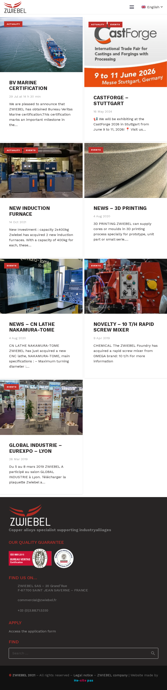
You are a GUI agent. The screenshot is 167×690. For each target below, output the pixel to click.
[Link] (15, 7)
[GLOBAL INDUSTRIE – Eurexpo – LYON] (41, 407)
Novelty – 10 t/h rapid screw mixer (124, 327)
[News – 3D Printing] (125, 170)
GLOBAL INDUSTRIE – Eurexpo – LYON (35, 448)
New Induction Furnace (29, 211)
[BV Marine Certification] (41, 44)
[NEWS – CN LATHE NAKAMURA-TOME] (41, 286)
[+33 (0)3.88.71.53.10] (13, 610)
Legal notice (83, 675)
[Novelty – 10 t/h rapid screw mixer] (125, 286)
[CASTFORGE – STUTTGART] (125, 52)
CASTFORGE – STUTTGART (111, 100)
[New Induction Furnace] (41, 170)
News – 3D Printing (120, 208)
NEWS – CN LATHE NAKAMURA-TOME (32, 327)
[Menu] (132, 7)
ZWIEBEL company (112, 675)
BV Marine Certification (28, 85)
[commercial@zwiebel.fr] (13, 600)
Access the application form (32, 631)
